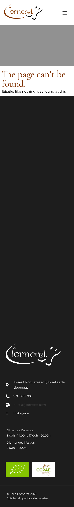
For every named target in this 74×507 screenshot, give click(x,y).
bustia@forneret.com (29, 405)
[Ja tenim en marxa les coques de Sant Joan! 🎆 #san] (37, 197)
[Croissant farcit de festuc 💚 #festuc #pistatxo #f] (37, 123)
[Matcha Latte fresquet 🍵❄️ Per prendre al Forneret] (37, 271)
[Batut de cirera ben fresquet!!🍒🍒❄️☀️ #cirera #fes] (37, 234)
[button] (64, 12)
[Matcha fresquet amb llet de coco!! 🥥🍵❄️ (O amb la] (37, 160)
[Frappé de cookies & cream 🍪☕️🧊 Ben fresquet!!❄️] (37, 309)
